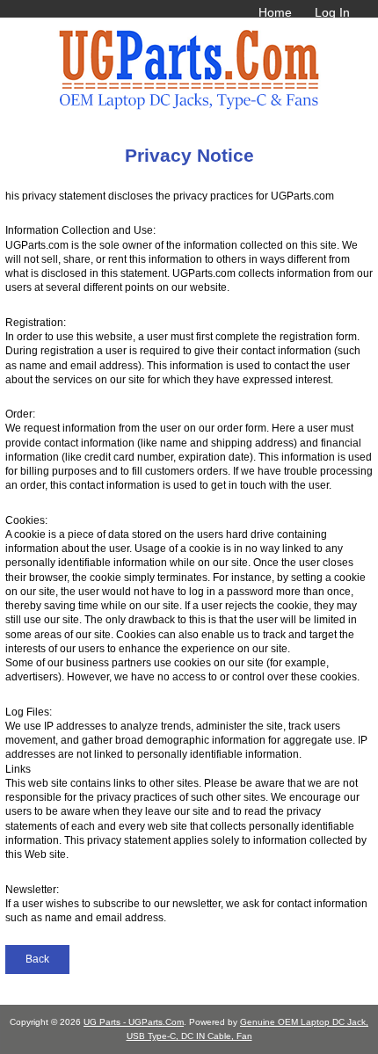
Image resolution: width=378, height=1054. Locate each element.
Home (275, 12)
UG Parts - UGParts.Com (134, 1022)
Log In (332, 12)
